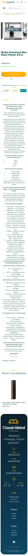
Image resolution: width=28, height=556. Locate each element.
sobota (20, 483)
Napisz (14, 470)
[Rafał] (14, 448)
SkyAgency (17, 551)
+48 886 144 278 (14, 454)
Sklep (14, 493)
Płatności (14, 518)
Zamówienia (14, 535)
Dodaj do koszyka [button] (11, 389)
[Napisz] (14, 467)
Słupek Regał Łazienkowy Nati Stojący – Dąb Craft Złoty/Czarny (13, 403)
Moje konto (14, 532)
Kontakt (14, 516)
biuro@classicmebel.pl (14, 473)
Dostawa (14, 513)
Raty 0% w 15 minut (14, 501)
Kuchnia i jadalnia (15, 13)
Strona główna (6, 13)
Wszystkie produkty (14, 497)
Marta (14, 458)
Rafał (14, 452)
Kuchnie (23, 13)
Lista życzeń (14, 499)
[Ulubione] (17, 2)
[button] (4, 8)
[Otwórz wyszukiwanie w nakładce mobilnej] (16, 8)
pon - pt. (7, 483)
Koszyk (14, 530)
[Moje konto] (25, 2)
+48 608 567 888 (14, 461)
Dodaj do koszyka (13, 74)
